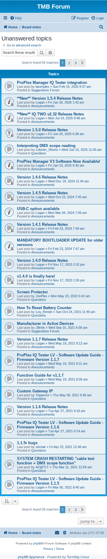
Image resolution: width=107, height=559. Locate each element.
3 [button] (76, 62)
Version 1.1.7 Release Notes (42, 339)
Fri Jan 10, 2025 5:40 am (66, 165)
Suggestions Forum (45, 90)
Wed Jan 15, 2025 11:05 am (82, 149)
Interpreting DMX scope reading (46, 145)
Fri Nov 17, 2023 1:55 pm (66, 280)
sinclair (41, 447)
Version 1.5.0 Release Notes (42, 130)
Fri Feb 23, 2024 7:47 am (66, 248)
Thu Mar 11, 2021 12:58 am (72, 467)
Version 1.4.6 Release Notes (42, 177)
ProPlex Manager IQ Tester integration (52, 82)
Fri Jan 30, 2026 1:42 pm (66, 102)
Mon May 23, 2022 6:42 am (70, 296)
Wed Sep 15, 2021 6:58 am (67, 327)
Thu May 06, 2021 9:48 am (72, 395)
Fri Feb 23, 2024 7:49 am (66, 228)
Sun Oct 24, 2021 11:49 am (75, 312)
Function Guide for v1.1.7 (40, 375)
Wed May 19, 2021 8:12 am (68, 343)
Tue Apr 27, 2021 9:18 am (66, 411)
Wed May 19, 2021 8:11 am (67, 363)
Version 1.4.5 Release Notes (42, 193)
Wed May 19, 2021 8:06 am (68, 379)
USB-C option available (38, 208)
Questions (38, 153)
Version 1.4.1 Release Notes (42, 224)
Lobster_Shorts (47, 149)
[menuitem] (16, 18)
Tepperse (42, 395)
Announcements (43, 106)
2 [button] (69, 62)
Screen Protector (32, 292)
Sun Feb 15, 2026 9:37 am (72, 86)
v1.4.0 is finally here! (36, 276)
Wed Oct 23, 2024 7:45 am (67, 197)
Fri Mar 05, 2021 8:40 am (66, 487)
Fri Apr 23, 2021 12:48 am (67, 447)
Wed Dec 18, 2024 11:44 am (68, 181)
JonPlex (41, 296)
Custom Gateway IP (35, 391)
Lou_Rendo (44, 312)
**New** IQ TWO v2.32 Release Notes (50, 114)
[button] (82, 62)
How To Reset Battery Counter (44, 308)
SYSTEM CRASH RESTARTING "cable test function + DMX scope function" (55, 460)
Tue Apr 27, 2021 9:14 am (66, 431)
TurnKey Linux (78, 557)
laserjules (42, 86)
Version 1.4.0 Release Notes (42, 260)
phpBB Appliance (31, 557)
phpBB (38, 543)
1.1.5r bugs (27, 443)
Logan (40, 102)
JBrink (40, 327)
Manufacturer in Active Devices (45, 323)
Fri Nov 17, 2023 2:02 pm (66, 264)
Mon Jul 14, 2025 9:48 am (66, 118)
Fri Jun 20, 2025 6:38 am (66, 134)
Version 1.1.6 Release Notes (42, 407)
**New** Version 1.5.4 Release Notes (50, 98)
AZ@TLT (42, 467)
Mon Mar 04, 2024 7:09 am (67, 212)
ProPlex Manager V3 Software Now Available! (58, 161)
